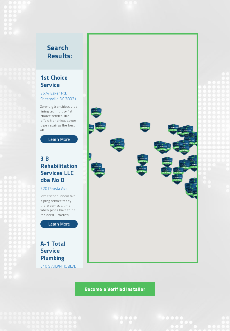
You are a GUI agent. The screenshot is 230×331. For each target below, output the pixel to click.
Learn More (59, 139)
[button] (96, 113)
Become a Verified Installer (115, 289)
